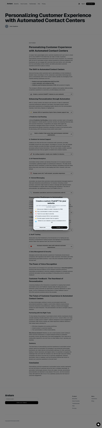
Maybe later (43, 227)
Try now (58, 227)
